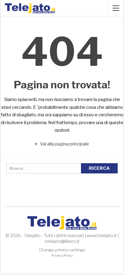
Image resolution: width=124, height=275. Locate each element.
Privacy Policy (62, 255)
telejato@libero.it (62, 241)
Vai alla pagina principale (64, 144)
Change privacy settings (62, 249)
